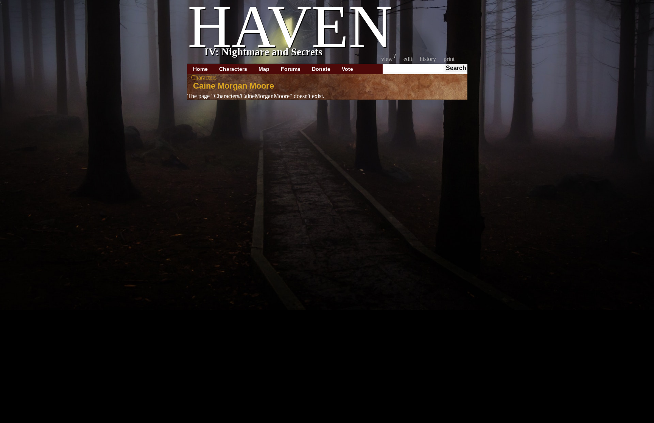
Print (449, 59)
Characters (233, 69)
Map (263, 69)
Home (200, 69)
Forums (291, 69)
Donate (321, 69)
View (387, 59)
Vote (347, 69)
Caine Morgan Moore (233, 86)
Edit (407, 59)
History (428, 59)
